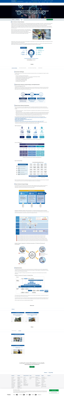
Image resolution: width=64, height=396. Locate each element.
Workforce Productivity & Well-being (20, 377)
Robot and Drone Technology (37, 384)
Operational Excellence (20, 381)
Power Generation (13, 382)
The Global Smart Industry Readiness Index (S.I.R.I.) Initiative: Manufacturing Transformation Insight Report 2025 (30, 117)
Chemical (12, 381)
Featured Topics (38, 375)
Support (43, 375)
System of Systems (37, 380)
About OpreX (37, 379)
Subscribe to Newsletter (44, 386)
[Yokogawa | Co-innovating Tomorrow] (14, 1)
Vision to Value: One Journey (18, 335)
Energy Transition (13, 383)
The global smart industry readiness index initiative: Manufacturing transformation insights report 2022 (29, 121)
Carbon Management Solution (20, 388)
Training (42, 383)
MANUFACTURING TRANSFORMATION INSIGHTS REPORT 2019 (23, 119)
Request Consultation (49, 19)
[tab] (14, 68)
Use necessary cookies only (54, 392)
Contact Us (31, 366)
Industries (13, 375)
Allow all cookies (54, 390)
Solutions (19, 375)
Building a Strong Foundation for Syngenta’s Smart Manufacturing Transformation (17, 315)
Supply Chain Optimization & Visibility (20, 384)
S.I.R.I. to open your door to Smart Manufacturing (18, 347)
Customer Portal (43, 381)
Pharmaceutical (13, 385)
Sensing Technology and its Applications (38, 385)
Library (30, 375)
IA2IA (36, 381)
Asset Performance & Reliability (20, 380)
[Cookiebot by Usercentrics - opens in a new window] (9, 394)
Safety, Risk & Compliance (19, 378)
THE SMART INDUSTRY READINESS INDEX (20, 118)
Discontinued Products (26, 385)
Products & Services (26, 375)
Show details (39, 394)
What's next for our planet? (37, 377)
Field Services (43, 382)
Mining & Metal (13, 384)
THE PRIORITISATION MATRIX (19, 120)
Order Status (43, 380)
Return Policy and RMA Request (44, 384)
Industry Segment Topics (38, 378)
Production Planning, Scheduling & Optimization (20, 386)
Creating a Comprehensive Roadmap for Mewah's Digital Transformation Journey (32, 315)
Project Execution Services (25, 381)
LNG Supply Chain (13, 380)
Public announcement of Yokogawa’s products (26, 384)
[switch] (24, 394)
